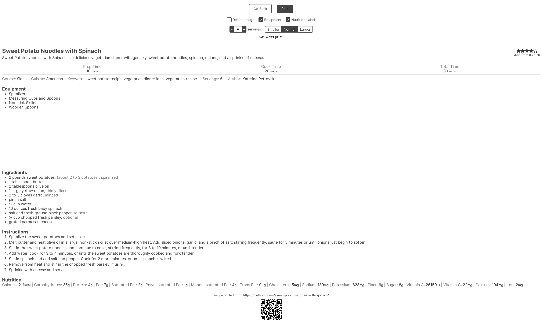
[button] (519, 50)
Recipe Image (243, 20)
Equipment (272, 20)
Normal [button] (289, 29)
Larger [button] (305, 29)
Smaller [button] (273, 29)
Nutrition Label (303, 20)
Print (284, 9)
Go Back (260, 9)
